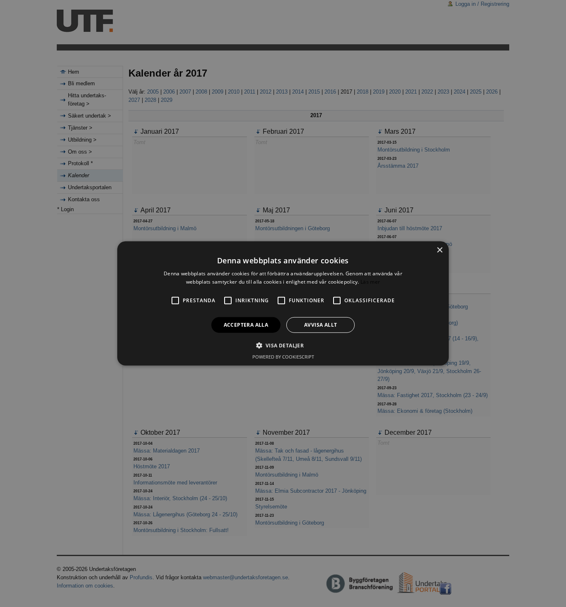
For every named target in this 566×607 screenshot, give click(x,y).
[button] (283, 345)
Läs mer (370, 281)
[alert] (283, 303)
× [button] (439, 250)
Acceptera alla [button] (246, 324)
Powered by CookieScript (283, 357)
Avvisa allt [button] (320, 324)
